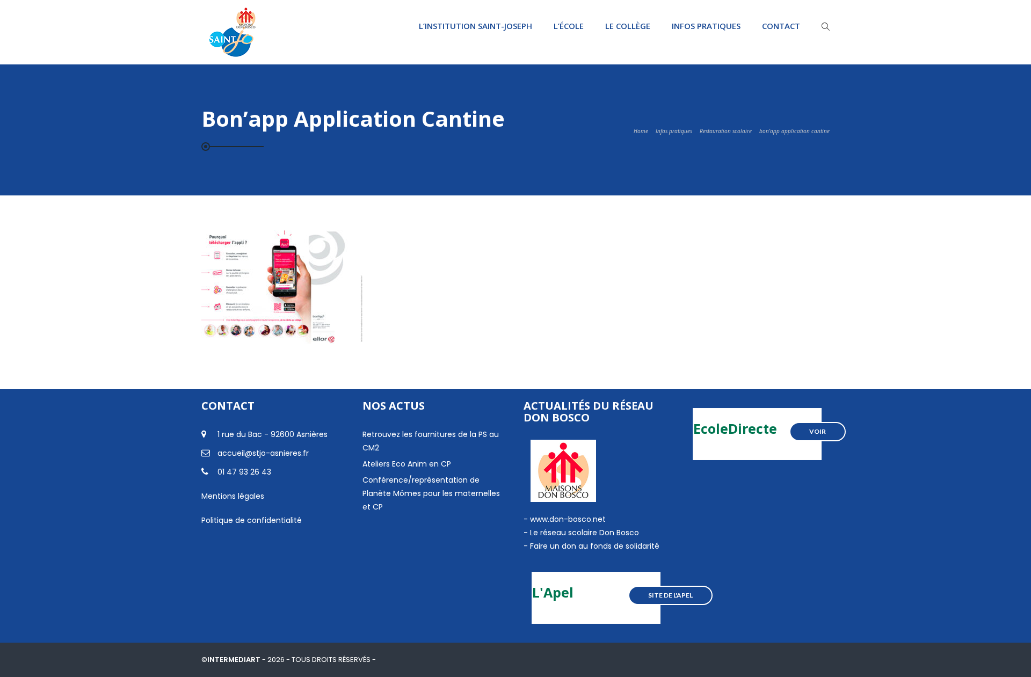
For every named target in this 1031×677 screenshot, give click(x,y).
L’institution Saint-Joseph (475, 25)
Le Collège (627, 25)
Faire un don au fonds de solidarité (594, 546)
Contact (781, 25)
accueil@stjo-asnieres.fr (263, 453)
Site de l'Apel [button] (670, 595)
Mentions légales (232, 496)
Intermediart (234, 659)
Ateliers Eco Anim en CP (406, 463)
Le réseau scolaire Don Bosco (583, 532)
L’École (569, 25)
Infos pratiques (706, 25)
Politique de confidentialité (251, 520)
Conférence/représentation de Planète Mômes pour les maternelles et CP (431, 493)
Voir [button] (817, 431)
